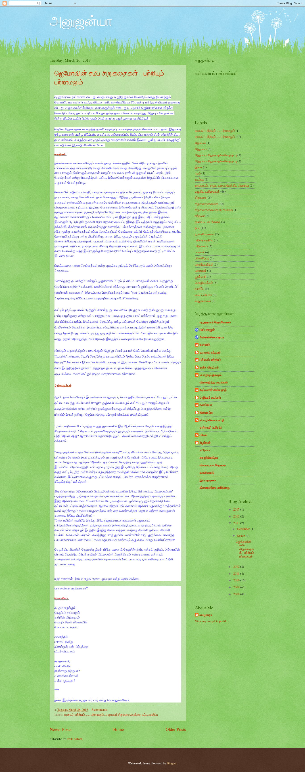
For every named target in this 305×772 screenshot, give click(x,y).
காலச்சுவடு (207, 472)
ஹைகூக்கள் (203, 301)
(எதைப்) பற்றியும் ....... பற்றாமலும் (84, 714)
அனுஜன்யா (81, 20)
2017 (236, 509)
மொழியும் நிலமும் (210, 375)
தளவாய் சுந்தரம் (210, 352)
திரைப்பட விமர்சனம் (207, 222)
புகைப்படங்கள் (204, 264)
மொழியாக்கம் (204, 282)
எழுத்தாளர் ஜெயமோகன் (215, 322)
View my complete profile (211, 621)
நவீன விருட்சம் (209, 367)
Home (118, 729)
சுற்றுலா (200, 216)
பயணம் (200, 252)
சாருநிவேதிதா (209, 457)
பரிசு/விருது (202, 258)
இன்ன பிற (206, 412)
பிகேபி (203, 435)
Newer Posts (60, 729)
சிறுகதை (201, 197)
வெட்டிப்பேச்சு (203, 295)
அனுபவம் (201, 149)
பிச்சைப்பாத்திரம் (210, 360)
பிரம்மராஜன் (207, 330)
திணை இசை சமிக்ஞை (215, 487)
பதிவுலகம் (201, 246)
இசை (198, 167)
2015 (236, 516)
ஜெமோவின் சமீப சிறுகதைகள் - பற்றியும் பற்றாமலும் (245, 548)
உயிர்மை (205, 450)
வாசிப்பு (153, 714)
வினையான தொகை (213, 465)
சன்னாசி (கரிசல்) (211, 427)
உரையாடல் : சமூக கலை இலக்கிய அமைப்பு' (222, 185)
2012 (236, 566)
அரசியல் (200, 143)
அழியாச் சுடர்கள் (210, 397)
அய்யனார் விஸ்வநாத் (213, 390)
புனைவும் (201, 270)
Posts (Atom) (75, 739)
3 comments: (100, 709)
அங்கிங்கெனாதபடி (212, 337)
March (241, 536)
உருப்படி (199, 179)
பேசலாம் (205, 345)
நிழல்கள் (205, 442)
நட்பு (197, 228)
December (244, 529)
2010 (236, 580)
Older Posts (176, 729)
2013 (236, 523)
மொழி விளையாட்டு (212, 420)
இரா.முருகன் (208, 480)
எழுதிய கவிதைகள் (207, 191)
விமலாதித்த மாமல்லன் (214, 382)
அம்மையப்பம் (62, 385)
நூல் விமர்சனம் (204, 234)
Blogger (172, 763)
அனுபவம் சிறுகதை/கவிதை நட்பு (126, 714)
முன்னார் (200, 276)
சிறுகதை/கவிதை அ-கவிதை (214, 210)
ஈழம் (198, 173)
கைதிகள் (60, 154)
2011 (236, 573)
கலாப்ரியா (206, 405)
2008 (236, 594)
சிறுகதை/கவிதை (206, 204)
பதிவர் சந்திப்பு (204, 240)
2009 (236, 587)
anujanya (205, 615)
